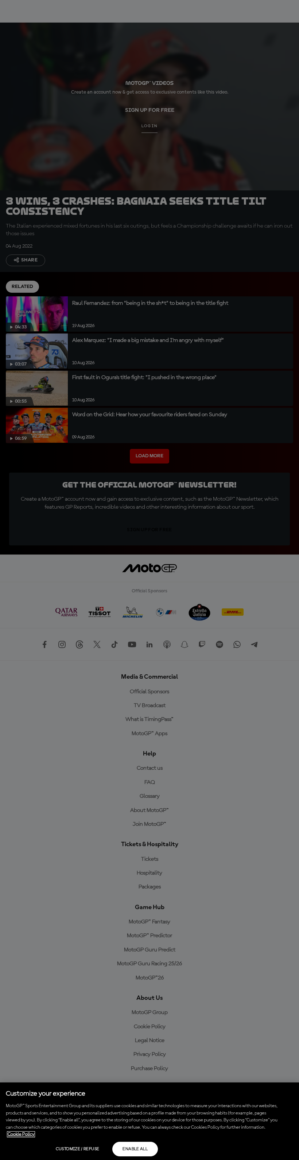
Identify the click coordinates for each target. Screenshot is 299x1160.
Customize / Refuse (77, 1149)
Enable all (135, 1149)
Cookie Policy (21, 1134)
